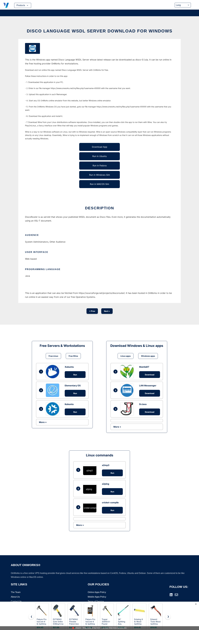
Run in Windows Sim (99, 174)
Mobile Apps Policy (97, 597)
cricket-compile (110, 502)
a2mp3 (105, 465)
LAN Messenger (147, 385)
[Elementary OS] (53, 390)
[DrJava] (127, 409)
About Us (15, 597)
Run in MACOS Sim (99, 184)
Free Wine (73, 356)
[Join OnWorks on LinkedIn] (171, 594)
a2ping (105, 483)
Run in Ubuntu (99, 156)
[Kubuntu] (53, 409)
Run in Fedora (100, 165)
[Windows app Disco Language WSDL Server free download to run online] (32, 48)
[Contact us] (176, 594)
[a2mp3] (90, 470)
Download (149, 374)
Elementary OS (73, 385)
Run (75, 374)
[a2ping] (90, 488)
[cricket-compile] (90, 507)
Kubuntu (69, 404)
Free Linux (53, 356)
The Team (15, 592)
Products (21, 5)
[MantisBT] (127, 371)
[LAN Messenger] (127, 390)
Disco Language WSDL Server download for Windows (99, 31)
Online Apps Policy (97, 592)
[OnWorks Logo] (6, 5)
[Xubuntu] (53, 371)
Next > (107, 311)
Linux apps (125, 356)
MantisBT (144, 367)
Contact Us (16, 601)
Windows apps (148, 356)
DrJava (142, 404)
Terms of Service (96, 601)
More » (43, 422)
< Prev (92, 311)
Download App (99, 146)
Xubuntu (69, 367)
